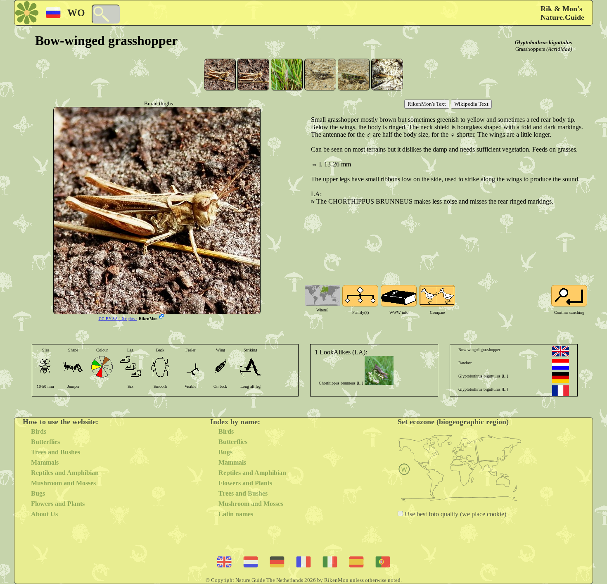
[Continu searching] (569, 295)
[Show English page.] (560, 351)
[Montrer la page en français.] (560, 390)
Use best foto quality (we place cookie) (454, 514)
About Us (44, 514)
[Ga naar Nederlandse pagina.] (560, 364)
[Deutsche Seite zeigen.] (560, 377)
